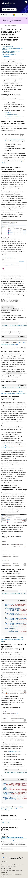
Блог (2, 866)
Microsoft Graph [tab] (22, 135)
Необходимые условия (7, 46)
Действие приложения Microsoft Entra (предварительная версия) (11, 52)
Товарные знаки (18, 874)
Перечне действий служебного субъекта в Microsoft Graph (12, 639)
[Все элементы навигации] (2, 25)
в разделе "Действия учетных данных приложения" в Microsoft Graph (12, 808)
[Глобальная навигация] (1, 15)
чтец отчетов (7, 112)
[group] (14, 325)
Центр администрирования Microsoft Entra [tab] (10, 135)
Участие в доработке (11, 866)
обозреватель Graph (14, 751)
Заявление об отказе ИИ (7, 864)
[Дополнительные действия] (26, 25)
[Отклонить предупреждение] (26, 2)
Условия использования (6, 874)
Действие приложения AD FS (9, 54)
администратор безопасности (13, 116)
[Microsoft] (14, 15)
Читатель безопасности (11, 114)
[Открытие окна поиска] (22, 15)
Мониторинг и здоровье (10, 25)
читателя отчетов (9, 143)
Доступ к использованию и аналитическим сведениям (12, 49)
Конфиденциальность (6, 868)
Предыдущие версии (19, 864)
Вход (26, 14)
